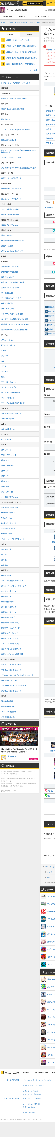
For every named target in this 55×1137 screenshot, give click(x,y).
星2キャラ (5, 481)
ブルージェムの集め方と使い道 (13, 403)
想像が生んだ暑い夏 (8, 140)
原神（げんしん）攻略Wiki (32, 1099)
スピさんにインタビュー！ (11, 690)
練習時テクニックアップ (10, 622)
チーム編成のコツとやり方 (11, 298)
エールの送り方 (7, 293)
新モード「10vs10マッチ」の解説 (14, 98)
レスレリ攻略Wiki (29, 1113)
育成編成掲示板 (7, 701)
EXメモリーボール (8, 345)
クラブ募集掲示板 (8, 717)
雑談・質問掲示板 (8, 706)
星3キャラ (5, 476)
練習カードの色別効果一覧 (11, 178)
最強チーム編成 (7, 246)
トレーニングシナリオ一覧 (11, 157)
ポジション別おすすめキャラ (12, 251)
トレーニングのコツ (41, 16)
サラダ (3, 366)
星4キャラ (5, 470)
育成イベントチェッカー (10, 225)
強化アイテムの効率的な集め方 (13, 282)
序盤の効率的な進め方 (9, 272)
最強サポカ (23, 16)
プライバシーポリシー (40, 1073)
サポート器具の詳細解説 (10, 209)
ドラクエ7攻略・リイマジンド (33, 1086)
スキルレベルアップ (8, 607)
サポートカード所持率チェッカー (13, 539)
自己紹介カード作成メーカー (12, 199)
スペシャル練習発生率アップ (12, 580)
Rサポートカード (7, 533)
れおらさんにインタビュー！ (12, 680)
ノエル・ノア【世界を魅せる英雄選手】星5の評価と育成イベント (22, 46)
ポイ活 (18, 3)
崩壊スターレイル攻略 (30, 1091)
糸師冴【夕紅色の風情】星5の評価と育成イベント (22, 58)
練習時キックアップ (8, 612)
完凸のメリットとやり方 (10, 287)
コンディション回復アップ (11, 649)
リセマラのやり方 (8, 418)
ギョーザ (4, 371)
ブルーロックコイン (8, 382)
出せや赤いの (6, 119)
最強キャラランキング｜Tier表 (17, 40)
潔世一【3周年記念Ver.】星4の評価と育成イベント (22, 64)
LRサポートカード (8, 512)
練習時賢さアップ (8, 617)
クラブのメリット (8, 308)
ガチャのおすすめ (8, 429)
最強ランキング (7, 235)
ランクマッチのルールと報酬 (12, 314)
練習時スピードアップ (9, 633)
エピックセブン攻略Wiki (31, 1104)
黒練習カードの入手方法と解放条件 (14, 329)
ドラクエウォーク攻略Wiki (32, 1094)
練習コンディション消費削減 (12, 654)
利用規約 (26, 1073)
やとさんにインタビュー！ (11, 669)
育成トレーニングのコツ (10, 266)
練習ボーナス (6, 596)
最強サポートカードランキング (13, 240)
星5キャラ (5, 460)
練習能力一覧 (6, 575)
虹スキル (4, 554)
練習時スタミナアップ (9, 638)
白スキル (4, 565)
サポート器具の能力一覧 (10, 214)
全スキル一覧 (6, 549)
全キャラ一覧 (6, 449)
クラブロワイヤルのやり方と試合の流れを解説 (18, 168)
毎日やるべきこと (8, 277)
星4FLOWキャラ (7, 465)
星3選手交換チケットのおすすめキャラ (15, 324)
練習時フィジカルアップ (10, 628)
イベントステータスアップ (11, 643)
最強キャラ (7, 16)
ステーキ (4, 355)
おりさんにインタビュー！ (11, 664)
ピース (3, 350)
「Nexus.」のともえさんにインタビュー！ (17, 675)
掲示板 (29, 35)
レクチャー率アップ (8, 591)
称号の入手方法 (7, 303)
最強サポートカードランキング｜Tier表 (21, 52)
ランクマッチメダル (8, 387)
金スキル (4, 559)
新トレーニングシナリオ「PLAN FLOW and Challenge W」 (18, 151)
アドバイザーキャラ (8, 455)
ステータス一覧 (7, 491)
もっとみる (33, 70)
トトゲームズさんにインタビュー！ (14, 685)
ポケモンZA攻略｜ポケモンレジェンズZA (37, 1080)
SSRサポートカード (8, 523)
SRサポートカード (8, 528)
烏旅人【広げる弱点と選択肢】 (13, 108)
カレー (3, 361)
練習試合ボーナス (8, 601)
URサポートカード (8, 518)
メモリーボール (7, 340)
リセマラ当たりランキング (11, 413)
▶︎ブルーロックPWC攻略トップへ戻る (15, 83)
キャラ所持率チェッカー (10, 497)
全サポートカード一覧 (9, 507)
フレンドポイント (8, 397)
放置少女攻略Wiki (29, 1107)
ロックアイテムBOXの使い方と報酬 (14, 319)
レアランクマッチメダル (10, 392)
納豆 (3, 376)
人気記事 (10, 35)
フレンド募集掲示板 (8, 711)
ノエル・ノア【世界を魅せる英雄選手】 (16, 129)
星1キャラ (5, 486)
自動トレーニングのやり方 (11, 188)
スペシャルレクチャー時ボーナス (13, 586)
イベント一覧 (6, 439)
